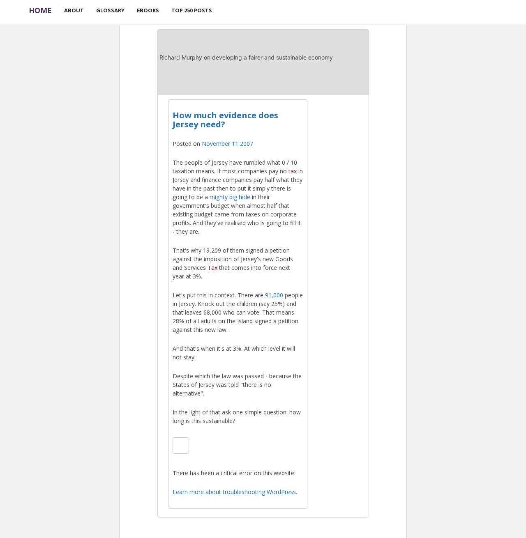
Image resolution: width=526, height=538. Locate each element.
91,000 (274, 295)
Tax (212, 267)
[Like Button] (181, 445)
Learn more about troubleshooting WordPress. (235, 492)
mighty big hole (230, 197)
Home (40, 10)
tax (292, 171)
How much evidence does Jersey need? (225, 120)
